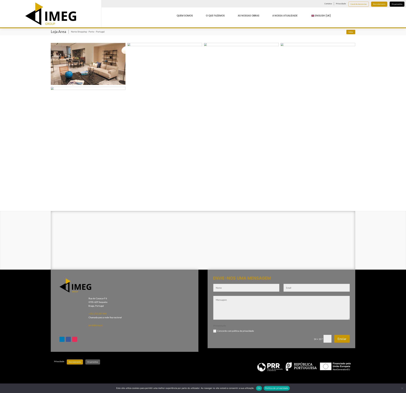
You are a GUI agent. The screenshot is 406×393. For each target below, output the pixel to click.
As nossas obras (248, 15)
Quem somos (185, 15)
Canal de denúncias (358, 4)
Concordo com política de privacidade (235, 330)
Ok (259, 388)
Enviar (342, 339)
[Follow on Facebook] (111, 4)
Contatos (328, 3)
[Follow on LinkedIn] (105, 4)
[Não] (402, 388)
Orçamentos (397, 4)
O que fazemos (215, 15)
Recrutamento (379, 4)
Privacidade (341, 3)
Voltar (350, 32)
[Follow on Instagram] (117, 4)
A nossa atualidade (285, 15)
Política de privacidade (276, 388)
